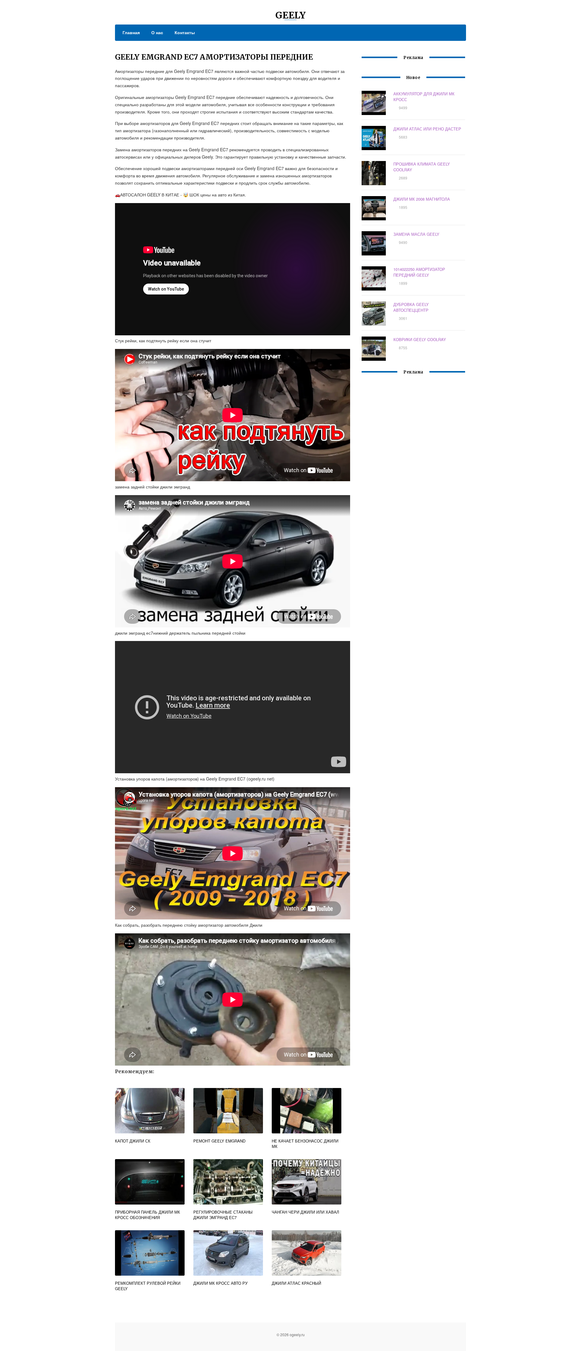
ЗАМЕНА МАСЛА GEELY (416, 234)
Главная (131, 32)
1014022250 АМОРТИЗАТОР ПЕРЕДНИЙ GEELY (419, 272)
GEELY (290, 15)
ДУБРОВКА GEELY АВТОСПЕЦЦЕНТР (411, 307)
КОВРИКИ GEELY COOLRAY (419, 339)
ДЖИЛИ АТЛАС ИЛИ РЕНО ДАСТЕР (427, 129)
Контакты (185, 32)
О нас (157, 32)
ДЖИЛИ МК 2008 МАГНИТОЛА (421, 199)
